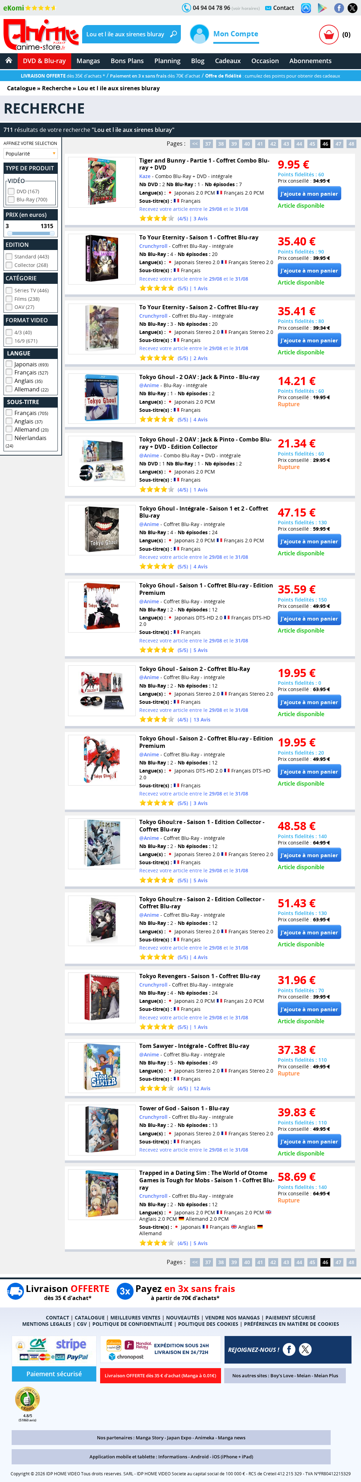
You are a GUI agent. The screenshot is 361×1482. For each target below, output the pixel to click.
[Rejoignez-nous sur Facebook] (339, 8)
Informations (172, 1456)
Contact (283, 8)
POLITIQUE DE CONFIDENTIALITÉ (132, 1324)
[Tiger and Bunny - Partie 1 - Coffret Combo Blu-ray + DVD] (101, 182)
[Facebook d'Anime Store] (289, 1349)
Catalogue (21, 88)
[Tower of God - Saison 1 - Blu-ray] (101, 1130)
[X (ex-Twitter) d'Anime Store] (305, 1349)
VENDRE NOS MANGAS (232, 1317)
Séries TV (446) (31, 290)
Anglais (28, 381)
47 (338, 143)
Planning (167, 60)
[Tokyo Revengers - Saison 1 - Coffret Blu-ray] (101, 998)
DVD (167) (28, 191)
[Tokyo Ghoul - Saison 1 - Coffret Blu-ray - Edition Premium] (101, 607)
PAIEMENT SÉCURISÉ (290, 1317)
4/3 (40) (23, 332)
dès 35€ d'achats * (63, 76)
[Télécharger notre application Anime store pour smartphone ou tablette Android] (322, 8)
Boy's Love (281, 1375)
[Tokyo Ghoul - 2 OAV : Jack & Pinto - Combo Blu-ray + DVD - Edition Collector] (101, 461)
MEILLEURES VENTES (135, 1317)
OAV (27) (24, 307)
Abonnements (310, 60)
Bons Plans (127, 60)
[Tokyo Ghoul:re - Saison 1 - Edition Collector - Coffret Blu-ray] (101, 844)
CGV (82, 1324)
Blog (197, 60)
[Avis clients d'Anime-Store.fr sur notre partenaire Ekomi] (30, 8)
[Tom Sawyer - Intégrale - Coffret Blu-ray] (101, 1068)
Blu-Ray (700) (32, 199)
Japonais (31, 364)
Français (31, 372)
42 (273, 143)
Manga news (231, 1437)
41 (260, 143)
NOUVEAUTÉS (183, 1317)
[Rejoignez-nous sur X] (352, 8)
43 (286, 143)
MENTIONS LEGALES (46, 1324)
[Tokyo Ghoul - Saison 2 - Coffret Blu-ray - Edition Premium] (101, 760)
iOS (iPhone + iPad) (232, 1456)
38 (221, 143)
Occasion (265, 60)
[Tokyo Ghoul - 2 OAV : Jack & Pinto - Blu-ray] (101, 399)
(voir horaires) (246, 8)
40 (247, 143)
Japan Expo (179, 1437)
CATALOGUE (90, 1317)
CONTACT (57, 1317)
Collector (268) (31, 265)
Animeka (204, 1437)
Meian (304, 1375)
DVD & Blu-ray (44, 60)
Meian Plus (326, 1375)
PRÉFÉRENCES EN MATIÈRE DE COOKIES (291, 1324)
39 (234, 143)
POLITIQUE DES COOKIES (208, 1324)
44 (299, 143)
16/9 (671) (25, 340)
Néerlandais (26, 441)
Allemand (31, 389)
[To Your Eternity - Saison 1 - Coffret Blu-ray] (101, 259)
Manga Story (150, 1437)
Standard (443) (31, 256)
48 (351, 143)
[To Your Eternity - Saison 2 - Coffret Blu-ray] (101, 329)
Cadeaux (228, 60)
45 (312, 143)
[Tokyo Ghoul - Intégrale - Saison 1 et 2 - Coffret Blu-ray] (101, 530)
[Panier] (329, 34)
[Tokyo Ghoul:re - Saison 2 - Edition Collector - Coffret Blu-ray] (101, 921)
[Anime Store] (41, 34)
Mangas (88, 60)
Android (200, 1456)
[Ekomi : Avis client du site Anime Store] (27, 1409)
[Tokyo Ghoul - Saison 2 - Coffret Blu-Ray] (101, 691)
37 (208, 143)
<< (195, 143)
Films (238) (26, 298)
